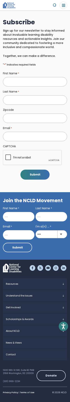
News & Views (14, 342)
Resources (12, 284)
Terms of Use (27, 392)
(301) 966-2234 (11, 381)
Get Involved (13, 307)
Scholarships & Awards (20, 319)
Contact (11, 354)
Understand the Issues (19, 295)
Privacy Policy (10, 392)
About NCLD (12, 331)
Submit (35, 174)
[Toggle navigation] (63, 5)
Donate (51, 375)
